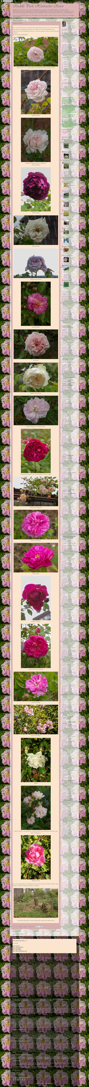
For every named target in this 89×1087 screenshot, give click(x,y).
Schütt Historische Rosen (67, 353)
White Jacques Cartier (67, 821)
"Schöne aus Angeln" (66, 781)
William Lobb (65, 828)
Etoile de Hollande (71, 966)
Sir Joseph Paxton (66, 785)
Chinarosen (20, 963)
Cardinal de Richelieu (67, 446)
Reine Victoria (65, 750)
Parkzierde (64, 714)
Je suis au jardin (68, 210)
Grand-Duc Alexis (66, 578)
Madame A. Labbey (66, 644)
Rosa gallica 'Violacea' (67, 759)
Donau (63, 492)
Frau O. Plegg (65, 532)
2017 (65, 68)
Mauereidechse (15, 979)
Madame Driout (65, 652)
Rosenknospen (72, 986)
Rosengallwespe (58, 986)
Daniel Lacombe (65, 483)
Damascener (73, 963)
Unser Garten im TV (68, 178)
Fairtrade (21, 967)
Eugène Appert (65, 514)
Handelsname (74, 971)
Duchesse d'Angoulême (67, 503)
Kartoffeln (65, 974)
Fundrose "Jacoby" (16, 970)
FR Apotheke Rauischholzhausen (51, 967)
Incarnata (61, 973)
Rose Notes (66, 274)
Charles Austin (65, 462)
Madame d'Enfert (66, 648)
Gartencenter (33, 970)
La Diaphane (48, 975)
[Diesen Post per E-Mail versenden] (37, 926)
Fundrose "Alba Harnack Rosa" (69, 376)
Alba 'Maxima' (65, 379)
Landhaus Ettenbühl (66, 339)
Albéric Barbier (65, 386)
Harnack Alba (16, 973)
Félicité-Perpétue (66, 523)
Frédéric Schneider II (66, 533)
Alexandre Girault (66, 387)
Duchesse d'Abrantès (67, 502)
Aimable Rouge (65, 370)
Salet (63, 779)
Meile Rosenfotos (66, 301)
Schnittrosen (41, 989)
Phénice (64, 720)
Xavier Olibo (65, 831)
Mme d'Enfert (50, 979)
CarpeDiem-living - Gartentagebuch (68, 152)
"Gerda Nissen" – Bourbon (68, 567)
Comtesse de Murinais (67, 473)
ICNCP (57, 973)
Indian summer (67, 973)
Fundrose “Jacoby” (66, 549)
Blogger (51, 1083)
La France (53, 975)
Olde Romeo (65, 704)
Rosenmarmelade (15, 988)
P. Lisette (34, 982)
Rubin (63, 776)
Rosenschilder (33, 988)
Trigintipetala (65, 809)
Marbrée (41, 978)
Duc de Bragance (66, 498)
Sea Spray (64, 783)
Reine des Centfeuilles (67, 745)
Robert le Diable (65, 753)
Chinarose (14, 963)
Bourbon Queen (65, 441)
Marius (74, 978)
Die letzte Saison (71, 221)
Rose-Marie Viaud (66, 771)
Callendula (65, 961)
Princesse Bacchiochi (67, 732)
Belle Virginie (65, 421)
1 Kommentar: (31, 926)
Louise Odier (65, 642)
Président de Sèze (66, 728)
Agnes (63, 369)
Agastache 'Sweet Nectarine (54, 957)
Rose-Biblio (64, 309)
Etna (63, 513)
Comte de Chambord (66, 470)
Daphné (14, 965)
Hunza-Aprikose (52, 973)
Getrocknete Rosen (64, 970)
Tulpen (67, 990)
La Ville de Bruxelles (66, 618)
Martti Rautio (65, 684)
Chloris (63, 467)
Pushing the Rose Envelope (68, 256)
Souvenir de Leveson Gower (68, 792)
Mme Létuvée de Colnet (17, 981)
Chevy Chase (65, 464)
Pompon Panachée (66, 724)
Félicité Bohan (65, 520)
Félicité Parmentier (66, 522)
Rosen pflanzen (35, 986)
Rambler (51, 983)
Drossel (48, 965)
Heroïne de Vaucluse (66, 586)
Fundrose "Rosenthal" (67, 557)
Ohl (63, 703)
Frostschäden (72, 969)
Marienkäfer (69, 978)
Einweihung (51, 966)
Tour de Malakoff (66, 806)
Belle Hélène (65, 416)
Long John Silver (66, 635)
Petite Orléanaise (45, 982)
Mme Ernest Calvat (57, 979)
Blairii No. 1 (61, 959)
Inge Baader (73, 973)
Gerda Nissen (39, 970)
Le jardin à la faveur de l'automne (71, 230)
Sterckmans (64, 801)
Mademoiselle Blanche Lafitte (68, 672)
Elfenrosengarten (68, 181)
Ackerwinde (24, 957)
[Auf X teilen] (39, 926)
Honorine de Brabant (66, 590)
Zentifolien (63, 993)
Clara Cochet (65, 466)
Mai (66, 70)
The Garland (65, 805)
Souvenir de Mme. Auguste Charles (65, 989)
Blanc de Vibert (65, 428)
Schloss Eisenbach (34, 989)
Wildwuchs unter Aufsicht (68, 281)
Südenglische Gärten (26, 990)
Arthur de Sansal (66, 402)
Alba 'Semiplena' (66, 382)
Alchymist (25, 958)
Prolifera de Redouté (66, 734)
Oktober (67, 75)
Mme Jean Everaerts (65, 979)
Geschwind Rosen (66, 296)
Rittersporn (25, 985)
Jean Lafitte (64, 597)
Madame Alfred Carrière (67, 646)
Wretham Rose (65, 830)
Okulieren (23, 982)
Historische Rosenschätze (68, 334)
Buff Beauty (64, 442)
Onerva (63, 710)
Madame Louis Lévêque (67, 665)
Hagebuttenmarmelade (61, 971)
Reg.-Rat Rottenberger (63, 983)
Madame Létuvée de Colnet (68, 664)
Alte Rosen (30, 958)
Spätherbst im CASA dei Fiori (72, 164)
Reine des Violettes (66, 746)
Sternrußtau (19, 990)
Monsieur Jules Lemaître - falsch (45, 981)
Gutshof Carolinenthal (69, 201)
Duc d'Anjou (65, 496)
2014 (65, 62)
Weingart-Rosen (65, 355)
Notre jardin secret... (68, 228)
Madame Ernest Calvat (67, 654)
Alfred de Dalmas (66, 390)
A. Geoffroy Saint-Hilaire (17, 957)
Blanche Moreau (65, 429)
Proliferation (24, 983)
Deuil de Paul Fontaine (67, 488)
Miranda (64, 689)
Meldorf (33, 979)
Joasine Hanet (65, 604)
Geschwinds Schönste (67, 570)
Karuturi (70, 974)
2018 (65, 79)
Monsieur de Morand (34, 981)
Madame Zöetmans (66, 671)
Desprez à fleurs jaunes (67, 486)
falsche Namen (28, 967)
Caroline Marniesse (66, 447)
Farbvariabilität (34, 967)
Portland (55, 982)
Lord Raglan (65, 637)
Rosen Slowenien (66, 311)
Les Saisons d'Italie (31, 977)
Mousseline (64, 697)
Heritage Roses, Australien (68, 298)
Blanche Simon (65, 432)
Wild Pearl (64, 824)
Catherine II (64, 450)
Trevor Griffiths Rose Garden (54, 990)
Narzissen (14, 982)
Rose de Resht (65, 767)
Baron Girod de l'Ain (66, 408)
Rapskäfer (56, 983)
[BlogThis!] (38, 926)
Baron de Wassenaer (66, 407)
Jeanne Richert (65, 601)
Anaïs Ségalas (65, 391)
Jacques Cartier (65, 596)
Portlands (60, 982)
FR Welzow (67, 967)
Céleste (64, 453)
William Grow (65, 827)
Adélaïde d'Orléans (30, 957)
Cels (35, 962)
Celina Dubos (65, 454)
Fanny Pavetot (65, 518)
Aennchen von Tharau (39, 957)
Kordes (25, 975)
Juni (66, 71)
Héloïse (64, 583)
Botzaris (64, 437)
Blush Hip (64, 436)
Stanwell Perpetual (66, 796)
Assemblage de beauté (67, 403)
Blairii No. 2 (64, 426)
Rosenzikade (51, 988)
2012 (65, 59)
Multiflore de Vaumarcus (67, 699)
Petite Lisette (65, 716)
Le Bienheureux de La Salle (68, 622)
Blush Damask (65, 434)
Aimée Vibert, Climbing (67, 372)
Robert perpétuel (66, 754)
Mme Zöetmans (26, 981)
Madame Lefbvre (66, 660)
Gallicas (27, 970)
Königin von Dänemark (67, 609)
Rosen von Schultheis (67, 345)
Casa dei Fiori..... (68, 162)
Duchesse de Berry (66, 505)
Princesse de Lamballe (67, 733)
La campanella (65, 337)
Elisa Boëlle (64, 510)
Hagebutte (53, 971)
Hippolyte (64, 588)
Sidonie (63, 784)
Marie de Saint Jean (66, 678)
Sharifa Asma (54, 989)
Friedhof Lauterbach (56, 969)
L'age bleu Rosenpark (69, 219)
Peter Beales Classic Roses (68, 342)
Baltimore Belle (65, 406)
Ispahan (64, 595)
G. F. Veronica (65, 562)
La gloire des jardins (66, 612)
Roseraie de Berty (66, 347)
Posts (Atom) (21, 934)
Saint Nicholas (65, 778)
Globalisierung (18, 971)
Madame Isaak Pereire (68, 624)
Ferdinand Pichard (66, 524)
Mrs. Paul (64, 698)
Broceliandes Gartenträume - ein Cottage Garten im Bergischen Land (68, 141)
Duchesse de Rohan (66, 507)
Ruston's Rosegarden (25, 989)
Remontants (15, 985)
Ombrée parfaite (65, 707)
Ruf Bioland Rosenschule (67, 352)
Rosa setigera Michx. (66, 761)
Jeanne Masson (65, 600)
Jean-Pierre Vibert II (43, 974)
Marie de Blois (65, 677)
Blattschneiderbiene (20, 961)
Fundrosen (22, 970)
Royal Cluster (65, 775)
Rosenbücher (51, 986)
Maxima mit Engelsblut (23, 979)
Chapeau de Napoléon (71, 480)
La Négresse (65, 613)
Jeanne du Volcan (66, 599)
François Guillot (65, 527)
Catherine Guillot (66, 449)
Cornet (63, 476)
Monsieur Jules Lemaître (67, 693)
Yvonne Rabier (65, 836)
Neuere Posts (17, 931)
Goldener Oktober (18, 23)
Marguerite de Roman (67, 676)
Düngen (38, 966)
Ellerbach (56, 966)
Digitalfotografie (30, 965)
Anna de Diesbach (66, 393)
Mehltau (29, 979)
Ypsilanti (64, 835)
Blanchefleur (65, 433)
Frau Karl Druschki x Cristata (68, 531)
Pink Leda (51, 982)
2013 (65, 61)
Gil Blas (64, 573)
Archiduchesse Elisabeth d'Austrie (57, 958)
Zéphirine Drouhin (66, 838)
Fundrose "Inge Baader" (67, 548)
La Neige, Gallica (66, 614)
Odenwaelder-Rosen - (69, 237)
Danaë (63, 481)
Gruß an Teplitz (65, 580)
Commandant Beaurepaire (68, 468)
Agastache (46, 957)
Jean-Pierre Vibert (36, 974)
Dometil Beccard (65, 489)
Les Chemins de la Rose (67, 299)
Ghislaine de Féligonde (67, 571)
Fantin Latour (65, 519)
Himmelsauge (65, 587)
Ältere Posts (55, 931)
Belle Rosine (65, 419)
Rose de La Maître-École (67, 762)
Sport (74, 989)
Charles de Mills (65, 463)
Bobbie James (34, 961)
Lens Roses (64, 340)
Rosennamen (22, 988)
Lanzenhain (58, 975)
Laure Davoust (65, 621)
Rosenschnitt (41, 988)
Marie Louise (65, 681)
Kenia (74, 974)
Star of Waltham (65, 797)
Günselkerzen (72, 282)
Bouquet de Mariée (66, 440)
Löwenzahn (47, 977)
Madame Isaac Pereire (68, 977)
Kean (63, 608)
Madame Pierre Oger (67, 667)
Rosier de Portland (70, 988)
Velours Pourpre (65, 815)
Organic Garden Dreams (69, 246)
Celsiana (64, 455)
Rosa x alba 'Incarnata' (67, 374)
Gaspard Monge (65, 566)
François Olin (65, 528)
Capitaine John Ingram (67, 443)
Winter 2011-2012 (36, 993)
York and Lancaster (66, 834)
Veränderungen (72, 143)
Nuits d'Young (65, 702)
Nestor (63, 700)
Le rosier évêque (66, 625)
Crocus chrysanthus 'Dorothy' (64, 963)
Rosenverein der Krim (67, 313)
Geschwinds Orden (66, 569)
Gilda (63, 574)
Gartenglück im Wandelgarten (67, 191)
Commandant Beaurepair (33, 963)
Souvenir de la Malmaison (68, 791)
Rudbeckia (18, 989)
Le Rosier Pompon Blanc (72, 975)
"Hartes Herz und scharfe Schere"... (71, 194)
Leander (64, 627)
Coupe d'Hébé (65, 479)
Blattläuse (14, 961)
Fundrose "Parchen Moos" (68, 553)
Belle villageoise (65, 420)
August (66, 73)
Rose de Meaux (65, 763)
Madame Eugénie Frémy (67, 655)
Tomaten (45, 990)
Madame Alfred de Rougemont (69, 647)
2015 (65, 64)
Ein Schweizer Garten (69, 177)
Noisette (18, 982)
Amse (34, 958)
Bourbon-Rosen (49, 961)
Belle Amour (65, 411)
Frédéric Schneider (39, 969)
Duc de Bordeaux (66, 497)
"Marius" (64, 682)
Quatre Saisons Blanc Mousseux (42, 983)
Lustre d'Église (65, 643)
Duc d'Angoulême (66, 494)
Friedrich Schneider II (65, 969)
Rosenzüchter (63, 988)
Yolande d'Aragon (66, 832)
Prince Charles (65, 729)
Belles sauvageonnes (72, 212)
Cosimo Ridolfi (65, 477)
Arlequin (64, 400)
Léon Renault (65, 630)
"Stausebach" (65, 798)
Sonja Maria (65, 787)
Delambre (64, 485)
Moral (60, 981)
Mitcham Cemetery (43, 979)
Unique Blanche (72, 990)
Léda (63, 629)
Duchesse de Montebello (67, 506)
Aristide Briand (65, 399)
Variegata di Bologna (66, 814)
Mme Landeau (73, 979)
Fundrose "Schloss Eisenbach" (69, 558)
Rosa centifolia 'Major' (67, 757)
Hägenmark (68, 971)
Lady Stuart (64, 634)
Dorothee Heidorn (66, 493)
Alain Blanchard (65, 373)
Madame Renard (66, 669)
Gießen (70, 970)
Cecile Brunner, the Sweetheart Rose (67, 276)
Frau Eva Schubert (66, 530)
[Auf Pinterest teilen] (42, 926)
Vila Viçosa (64, 818)
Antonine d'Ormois (66, 395)
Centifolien (43, 962)
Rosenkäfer (65, 986)
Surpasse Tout (34, 990)
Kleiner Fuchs (15, 975)
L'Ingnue (64, 633)
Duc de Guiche (65, 501)
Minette (63, 687)
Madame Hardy (65, 656)
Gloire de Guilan (25, 971)
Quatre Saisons (65, 736)
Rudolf (69, 21)
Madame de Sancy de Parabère (69, 651)
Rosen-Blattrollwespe (43, 986)
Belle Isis (64, 417)
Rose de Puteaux (66, 766)
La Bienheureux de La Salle (39, 975)
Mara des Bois (35, 978)
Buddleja (54, 961)
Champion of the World (67, 460)
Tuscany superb (65, 810)
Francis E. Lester (66, 526)
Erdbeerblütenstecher (62, 966)
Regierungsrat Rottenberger (68, 741)
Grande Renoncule (66, 579)
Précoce (64, 727)
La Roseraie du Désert (67, 335)
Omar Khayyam (65, 706)
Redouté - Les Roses (67, 304)
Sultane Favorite (65, 802)
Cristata (64, 480)
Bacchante (64, 404)
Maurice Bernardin (66, 685)
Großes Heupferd (40, 971)
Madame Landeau (66, 659)
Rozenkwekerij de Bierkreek (68, 350)
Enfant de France (66, 511)
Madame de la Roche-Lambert (69, 650)
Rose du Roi (65, 768)
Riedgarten (66, 265)
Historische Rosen (45, 973)
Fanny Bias (64, 517)
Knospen (20, 975)
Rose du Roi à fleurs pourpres (68, 770)
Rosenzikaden (56, 988)
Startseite (36, 931)
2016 (65, 66)
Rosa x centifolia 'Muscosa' (68, 758)
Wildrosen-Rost (29, 993)
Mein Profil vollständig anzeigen (69, 54)
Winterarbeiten (72, 202)
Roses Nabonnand (66, 316)
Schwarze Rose (48, 989)
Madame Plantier (66, 668)
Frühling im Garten (67, 174)
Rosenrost (27, 988)
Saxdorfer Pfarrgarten (67, 318)
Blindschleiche (27, 961)
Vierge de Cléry (65, 817)
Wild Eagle (64, 822)
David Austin (19, 965)
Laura (63, 620)
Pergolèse (64, 715)
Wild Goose (64, 823)
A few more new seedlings (72, 258)
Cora (63, 475)
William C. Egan (65, 826)
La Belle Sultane (31, 975)
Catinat (63, 451)
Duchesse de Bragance (22, 966)
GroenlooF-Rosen (66, 332)
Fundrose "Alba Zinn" (67, 535)
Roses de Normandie (67, 314)
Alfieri (63, 389)
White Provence (22, 993)
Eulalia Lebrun (65, 515)
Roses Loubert (65, 348)
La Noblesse (65, 616)
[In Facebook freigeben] (41, 926)
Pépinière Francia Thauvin (68, 344)
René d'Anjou (65, 751)
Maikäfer (30, 978)
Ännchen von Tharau (66, 394)
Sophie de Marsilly (66, 788)
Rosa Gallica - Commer (67, 308)
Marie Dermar (65, 680)
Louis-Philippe (65, 638)
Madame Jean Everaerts (67, 657)
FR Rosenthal (61, 967)
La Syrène (64, 617)
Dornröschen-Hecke (42, 965)
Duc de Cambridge (66, 500)
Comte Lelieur (50, 963)
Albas (15, 958)
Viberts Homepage (66, 322)
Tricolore (64, 807)
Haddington (64, 582)
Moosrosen (54, 981)
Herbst (25, 973)
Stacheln (14, 990)
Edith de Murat (65, 509)
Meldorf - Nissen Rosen (67, 303)
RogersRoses (65, 306)
